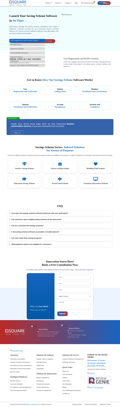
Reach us (17, 133)
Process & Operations (43, 390)
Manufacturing (41, 362)
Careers (65, 378)
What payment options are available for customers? (31, 244)
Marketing (39, 381)
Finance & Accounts (43, 384)
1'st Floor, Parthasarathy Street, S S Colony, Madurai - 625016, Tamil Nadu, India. (77, 334)
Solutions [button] (58, 3)
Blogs (76, 3)
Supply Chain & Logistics (44, 359)
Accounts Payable (16, 384)
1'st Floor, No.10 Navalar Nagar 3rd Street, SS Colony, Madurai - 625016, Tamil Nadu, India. (48, 334)
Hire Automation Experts (87, 3)
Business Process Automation (20, 368)
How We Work (67, 374)
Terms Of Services (91, 404)
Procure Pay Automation (18, 390)
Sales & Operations (42, 378)
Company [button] (67, 3)
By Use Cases (15, 372)
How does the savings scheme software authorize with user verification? (39, 213)
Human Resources (42, 387)
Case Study (66, 381)
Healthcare (40, 365)
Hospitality (40, 368)
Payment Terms (105, 404)
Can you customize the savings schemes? (27, 226)
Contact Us (66, 393)
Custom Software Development (73, 359)
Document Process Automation (21, 365)
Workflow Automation (17, 359)
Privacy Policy (77, 404)
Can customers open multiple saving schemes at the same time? (36, 219)
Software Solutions (68, 362)
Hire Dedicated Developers (71, 390)
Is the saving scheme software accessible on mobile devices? (35, 232)
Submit (62, 314)
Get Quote (103, 3)
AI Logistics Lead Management (20, 387)
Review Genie (15, 381)
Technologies (67, 384)
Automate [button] (48, 3)
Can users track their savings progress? (26, 238)
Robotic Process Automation (20, 362)
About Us (65, 371)
